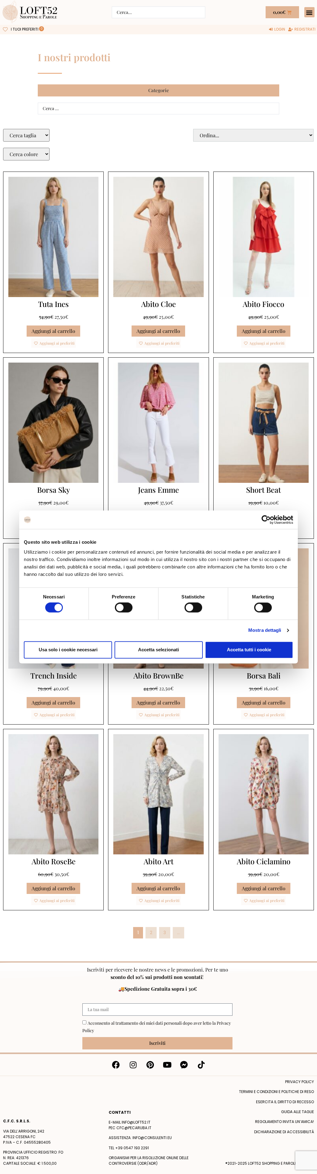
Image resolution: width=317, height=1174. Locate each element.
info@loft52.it (136, 1122)
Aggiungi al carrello (53, 331)
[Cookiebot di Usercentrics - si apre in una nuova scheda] (266, 519)
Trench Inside (53, 675)
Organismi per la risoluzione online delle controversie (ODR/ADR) (149, 1160)
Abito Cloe (158, 304)
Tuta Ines (53, 304)
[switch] (123, 608)
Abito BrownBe (158, 675)
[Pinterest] (150, 1065)
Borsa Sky (53, 490)
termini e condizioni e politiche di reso (276, 1091)
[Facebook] (116, 1065)
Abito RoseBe (54, 861)
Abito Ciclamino (263, 861)
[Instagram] (133, 1065)
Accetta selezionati (158, 649)
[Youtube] (167, 1065)
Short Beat (263, 490)
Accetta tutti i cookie (249, 649)
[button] (309, 12)
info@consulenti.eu (152, 1137)
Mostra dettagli (264, 630)
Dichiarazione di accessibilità (284, 1131)
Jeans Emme (158, 490)
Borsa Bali (263, 675)
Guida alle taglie (297, 1111)
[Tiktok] (201, 1065)
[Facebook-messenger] (184, 1065)
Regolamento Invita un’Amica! (284, 1121)
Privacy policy (299, 1081)
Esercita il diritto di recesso (285, 1101)
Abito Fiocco (263, 304)
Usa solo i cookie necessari (68, 649)
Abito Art (158, 861)
